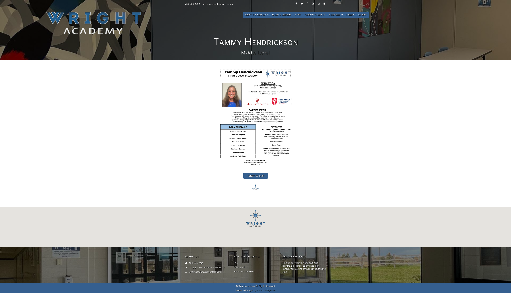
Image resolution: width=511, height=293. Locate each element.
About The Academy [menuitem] (255, 14)
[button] (268, 15)
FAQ (236, 263)
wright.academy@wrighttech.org (218, 4)
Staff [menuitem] (298, 14)
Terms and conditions (244, 271)
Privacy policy (241, 267)
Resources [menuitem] (334, 14)
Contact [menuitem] (362, 14)
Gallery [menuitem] (350, 14)
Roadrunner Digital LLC (267, 290)
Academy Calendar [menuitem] (315, 14)
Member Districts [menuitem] (281, 14)
